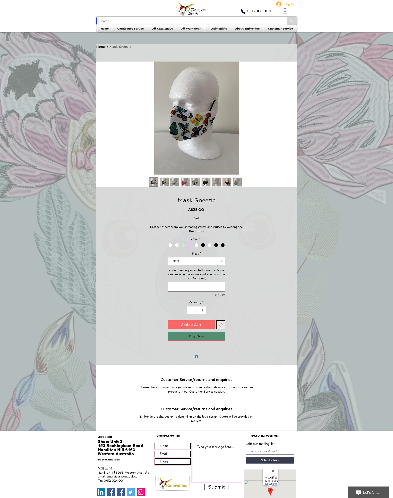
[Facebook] (111, 492)
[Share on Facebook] (196, 356)
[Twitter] (131, 492)
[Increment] (202, 310)
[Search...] (292, 21)
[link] (285, 11)
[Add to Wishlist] (220, 324)
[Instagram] (141, 492)
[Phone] (243, 11)
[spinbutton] (196, 310)
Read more (196, 231)
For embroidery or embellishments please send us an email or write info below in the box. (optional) (196, 274)
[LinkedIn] (101, 492)
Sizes (196, 253)
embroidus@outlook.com (123, 476)
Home (101, 47)
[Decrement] (190, 310)
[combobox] (196, 261)
